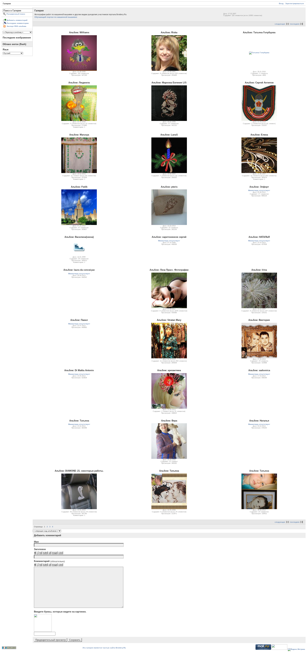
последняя (295, 24)
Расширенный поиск (16, 14)
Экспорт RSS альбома (16, 26)
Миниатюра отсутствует (259, 190)
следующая (280, 24)
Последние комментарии (18, 23)
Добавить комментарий (17, 20)
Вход (281, 3)
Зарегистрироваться (294, 3)
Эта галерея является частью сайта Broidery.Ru (104, 648)
